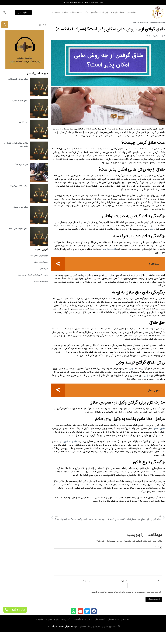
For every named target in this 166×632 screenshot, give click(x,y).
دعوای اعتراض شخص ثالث (18, 79)
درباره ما (65, 12)
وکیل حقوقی (23, 122)
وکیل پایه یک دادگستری (99, 12)
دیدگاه (158, 547)
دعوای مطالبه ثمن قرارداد (19, 185)
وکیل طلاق (136, 22)
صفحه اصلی (131, 12)
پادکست (162, 22)
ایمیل (124, 581)
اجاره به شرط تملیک (21, 164)
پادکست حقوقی (76, 12)
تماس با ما (56, 12)
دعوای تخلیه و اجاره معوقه (18, 228)
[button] (23, 12)
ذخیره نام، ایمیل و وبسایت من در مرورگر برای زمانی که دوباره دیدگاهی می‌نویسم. (125, 592)
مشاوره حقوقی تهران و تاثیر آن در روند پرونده (32, 275)
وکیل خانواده (144, 22)
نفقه (151, 229)
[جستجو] (4, 24)
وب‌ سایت (87, 581)
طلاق (162, 429)
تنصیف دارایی (109, 249)
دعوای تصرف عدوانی (20, 207)
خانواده (154, 429)
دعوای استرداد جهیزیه (20, 100)
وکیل (131, 369)
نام (160, 581)
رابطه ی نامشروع (71, 441)
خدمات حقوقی (118, 12)
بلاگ (86, 12)
